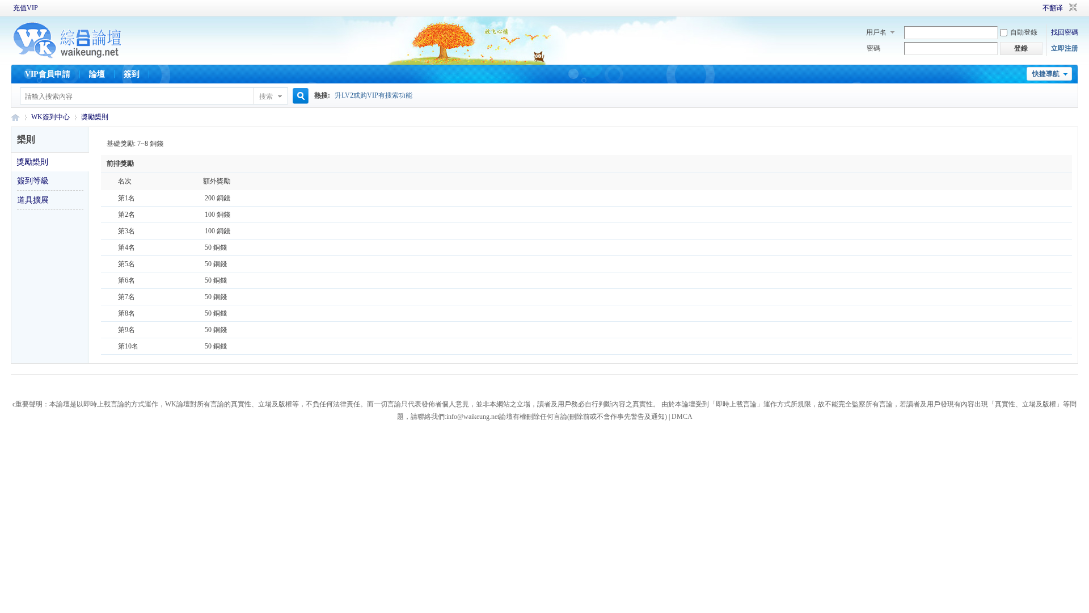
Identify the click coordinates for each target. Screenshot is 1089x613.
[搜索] (299, 96)
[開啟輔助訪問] (1026, 8)
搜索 (266, 96)
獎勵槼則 (94, 117)
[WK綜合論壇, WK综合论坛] (67, 57)
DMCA (682, 417)
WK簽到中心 (50, 117)
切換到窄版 (1071, 8)
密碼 (873, 48)
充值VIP (25, 8)
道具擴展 (33, 200)
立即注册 (1064, 48)
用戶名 (876, 32)
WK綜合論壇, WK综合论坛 (15, 117)
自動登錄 (1023, 32)
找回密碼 (1064, 32)
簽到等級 (33, 181)
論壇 (97, 74)
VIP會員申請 (47, 74)
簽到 (132, 74)
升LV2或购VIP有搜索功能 (373, 95)
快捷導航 (1046, 74)
